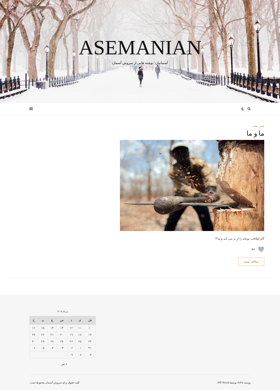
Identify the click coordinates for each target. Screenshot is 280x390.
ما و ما (255, 133)
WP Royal (223, 382)
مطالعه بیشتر (251, 261)
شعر (262, 126)
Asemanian (140, 47)
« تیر (64, 364)
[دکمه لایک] (261, 249)
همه (255, 126)
